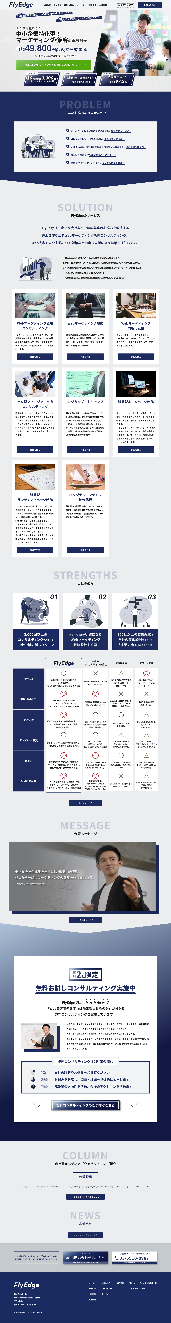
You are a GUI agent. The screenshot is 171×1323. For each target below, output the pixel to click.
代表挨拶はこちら (85, 920)
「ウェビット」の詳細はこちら (85, 1196)
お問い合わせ (150, 5)
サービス (80, 5)
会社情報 (103, 5)
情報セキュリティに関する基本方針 (143, 1283)
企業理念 (57, 5)
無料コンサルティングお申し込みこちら (51, 64)
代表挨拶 (47, 5)
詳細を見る (35, 356)
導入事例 (93, 5)
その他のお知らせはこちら (85, 1235)
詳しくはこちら (85, 803)
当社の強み (69, 5)
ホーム (92, 1283)
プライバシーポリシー (137, 1288)
